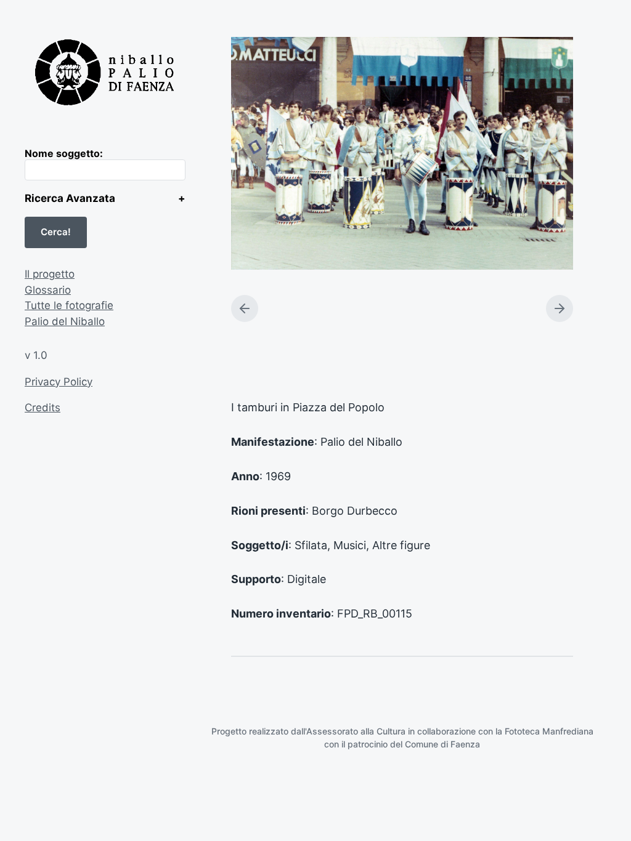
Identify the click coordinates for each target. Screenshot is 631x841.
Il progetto (50, 274)
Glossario (48, 290)
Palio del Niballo (65, 321)
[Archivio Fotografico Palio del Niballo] (105, 73)
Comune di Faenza (442, 744)
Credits (42, 407)
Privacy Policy (58, 382)
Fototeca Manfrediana (549, 731)
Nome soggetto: (64, 153)
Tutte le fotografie (69, 305)
